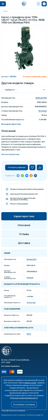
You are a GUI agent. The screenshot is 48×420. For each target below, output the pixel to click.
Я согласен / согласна (24, 404)
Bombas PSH (41, 98)
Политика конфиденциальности (24, 398)
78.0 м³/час (31, 302)
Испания (43, 111)
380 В (29, 334)
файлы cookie (30, 382)
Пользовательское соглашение (13, 411)
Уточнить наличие (16, 167)
